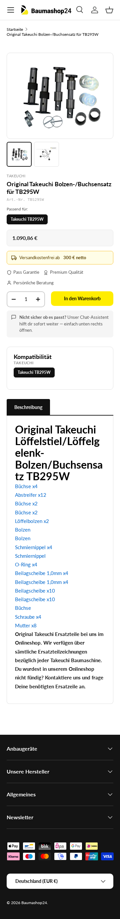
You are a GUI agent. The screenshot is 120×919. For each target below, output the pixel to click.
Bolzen (22, 530)
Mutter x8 (26, 625)
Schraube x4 (28, 617)
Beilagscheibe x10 (35, 591)
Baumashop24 (34, 902)
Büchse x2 (26, 503)
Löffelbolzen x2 (32, 521)
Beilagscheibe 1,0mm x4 (41, 573)
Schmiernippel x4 (33, 547)
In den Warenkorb (82, 298)
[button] (109, 10)
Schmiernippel (30, 556)
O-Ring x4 (26, 564)
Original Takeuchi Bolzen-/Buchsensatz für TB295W (52, 34)
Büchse (23, 608)
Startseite (15, 29)
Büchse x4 (26, 486)
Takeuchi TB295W (27, 219)
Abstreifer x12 (30, 495)
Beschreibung (28, 407)
